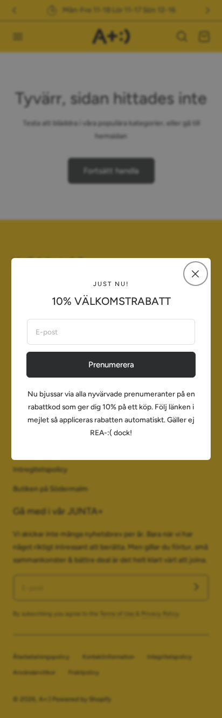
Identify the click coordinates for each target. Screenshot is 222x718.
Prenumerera (111, 365)
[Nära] (195, 273)
